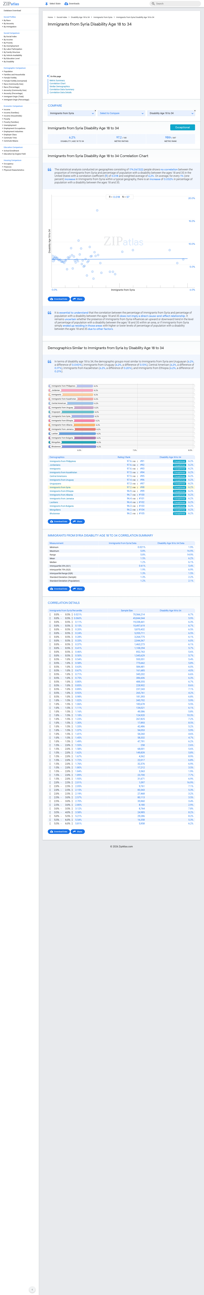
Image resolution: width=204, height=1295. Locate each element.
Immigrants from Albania (61, 495)
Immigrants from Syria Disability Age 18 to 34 (135, 17)
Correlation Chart (58, 83)
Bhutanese (55, 513)
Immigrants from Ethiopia (61, 491)
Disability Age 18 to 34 (80, 17)
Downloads (74, 3)
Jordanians (55, 465)
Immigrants (55, 469)
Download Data (60, 299)
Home (50, 17)
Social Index (62, 17)
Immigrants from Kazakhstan (63, 472)
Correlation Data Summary (62, 89)
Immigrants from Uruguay (62, 480)
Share (79, 299)
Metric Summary (57, 80)
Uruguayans (55, 483)
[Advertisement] (84, 51)
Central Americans (58, 476)
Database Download (12, 10)
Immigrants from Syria (102, 17)
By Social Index (10, 36)
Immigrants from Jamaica (62, 498)
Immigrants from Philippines (63, 461)
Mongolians (55, 510)
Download (188, 192)
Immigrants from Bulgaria (62, 506)
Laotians (54, 502)
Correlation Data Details (61, 92)
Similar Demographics (60, 86)
